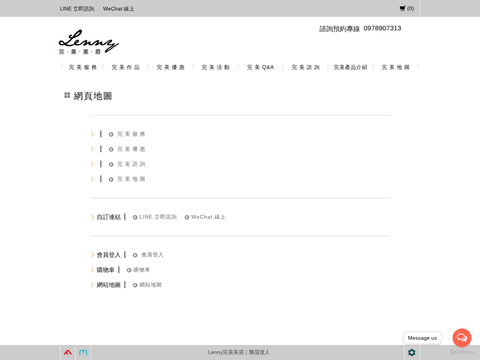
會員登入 (152, 255)
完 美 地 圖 (131, 179)
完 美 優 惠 (131, 149)
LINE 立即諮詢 (77, 9)
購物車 (142, 270)
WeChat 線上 (118, 9)
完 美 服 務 (131, 134)
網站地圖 (151, 285)
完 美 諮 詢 (131, 164)
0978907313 (382, 28)
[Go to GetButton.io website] (462, 352)
